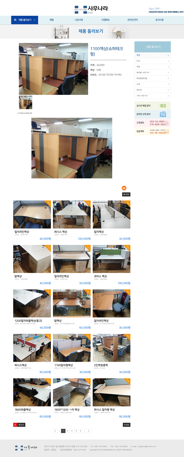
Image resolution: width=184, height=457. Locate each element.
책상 (138, 55)
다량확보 (105, 20)
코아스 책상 (100, 276)
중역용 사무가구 (143, 73)
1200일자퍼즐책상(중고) (28, 320)
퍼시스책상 (21, 365)
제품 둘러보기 (25, 20)
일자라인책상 (22, 231)
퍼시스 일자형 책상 (104, 409)
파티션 (139, 90)
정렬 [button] (127, 425)
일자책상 (99, 231)
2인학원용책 (101, 365)
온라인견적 (132, 20)
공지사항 (159, 20)
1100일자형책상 (63, 365)
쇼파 (138, 84)
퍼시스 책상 (60, 231)
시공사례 (78, 20)
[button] (126, 194)
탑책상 (18, 276)
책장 (138, 67)
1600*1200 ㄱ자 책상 (66, 409)
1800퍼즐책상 (23, 409)
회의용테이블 (142, 78)
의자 (138, 61)
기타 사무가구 (142, 96)
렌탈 (52, 20)
